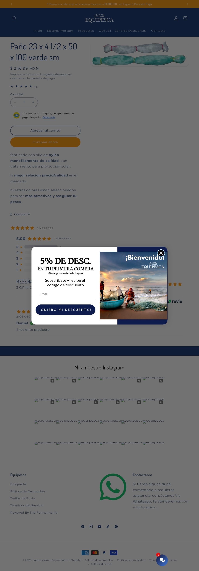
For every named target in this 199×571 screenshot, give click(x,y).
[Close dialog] (161, 253)
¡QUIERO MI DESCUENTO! (65, 309)
